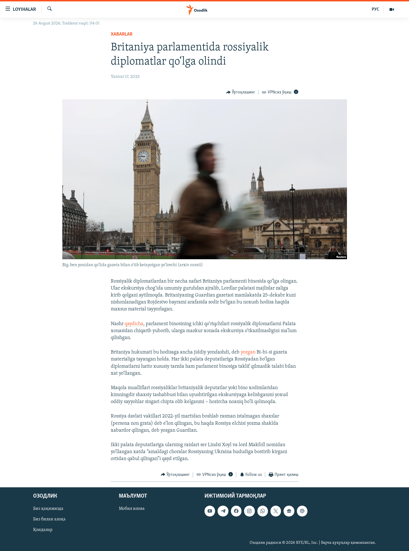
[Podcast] (302, 511)
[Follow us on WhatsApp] (262, 511)
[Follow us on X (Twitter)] (275, 511)
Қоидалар (43, 530)
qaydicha (134, 324)
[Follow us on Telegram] (223, 511)
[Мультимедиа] (391, 9)
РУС (375, 9)
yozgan (248, 352)
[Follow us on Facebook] (236, 511)
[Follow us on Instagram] (249, 511)
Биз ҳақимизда (48, 508)
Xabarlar (121, 34)
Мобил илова (132, 508)
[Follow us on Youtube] (209, 511)
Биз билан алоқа (49, 519)
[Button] (240, 92)
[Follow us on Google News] (289, 511)
